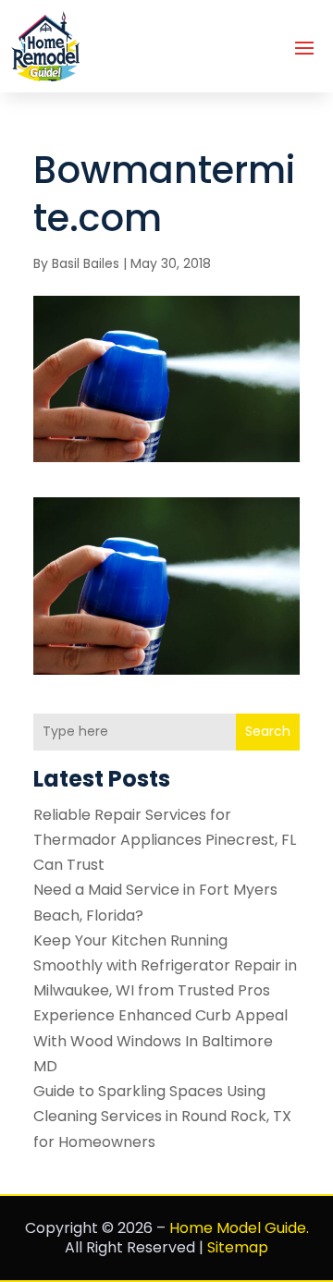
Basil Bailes (85, 263)
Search (267, 731)
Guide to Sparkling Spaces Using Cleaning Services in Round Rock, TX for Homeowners (162, 1116)
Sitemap (237, 1247)
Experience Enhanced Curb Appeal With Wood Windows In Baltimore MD (160, 1040)
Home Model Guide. (239, 1228)
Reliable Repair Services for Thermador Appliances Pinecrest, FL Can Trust (164, 839)
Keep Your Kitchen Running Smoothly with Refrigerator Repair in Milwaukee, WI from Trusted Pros (165, 965)
